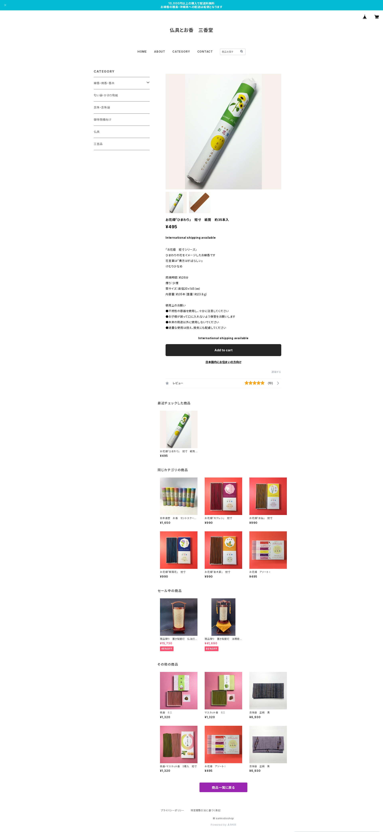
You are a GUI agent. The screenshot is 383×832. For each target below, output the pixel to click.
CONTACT (205, 51)
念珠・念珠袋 (102, 107)
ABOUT (159, 51)
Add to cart (223, 350)
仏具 (97, 131)
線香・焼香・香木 (104, 83)
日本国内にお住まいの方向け (223, 362)
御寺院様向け (103, 119)
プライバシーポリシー (172, 810)
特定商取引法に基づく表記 (206, 810)
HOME (142, 51)
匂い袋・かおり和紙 (106, 95)
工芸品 (98, 144)
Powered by (219, 824)
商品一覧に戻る (223, 788)
